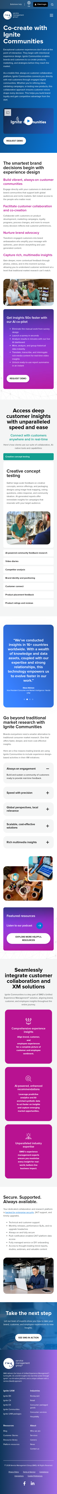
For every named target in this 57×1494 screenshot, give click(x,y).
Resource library (10, 1440)
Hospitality (34, 1416)
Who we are (35, 1431)
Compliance (43, 1472)
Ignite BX (7, 1396)
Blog (5, 1431)
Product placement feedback (19, 594)
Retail (32, 1400)
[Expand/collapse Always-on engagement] (47, 769)
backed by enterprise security (19, 1212)
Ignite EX (7, 1405)
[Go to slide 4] (32, 699)
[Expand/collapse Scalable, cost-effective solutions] (47, 826)
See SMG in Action (28, 1337)
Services (33, 1435)
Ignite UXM (8, 1390)
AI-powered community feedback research (26, 553)
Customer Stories (10, 1435)
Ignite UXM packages (12, 1414)
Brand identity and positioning (20, 578)
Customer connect (14, 586)
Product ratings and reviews (19, 603)
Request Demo (14, 140)
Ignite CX (7, 1400)
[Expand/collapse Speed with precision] (47, 793)
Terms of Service (29, 1472)
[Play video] (28, 121)
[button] (52, 4)
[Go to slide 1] (24, 699)
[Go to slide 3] (30, 699)
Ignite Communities (11, 1409)
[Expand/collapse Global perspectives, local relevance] (47, 809)
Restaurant (34, 1396)
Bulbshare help (16, 4)
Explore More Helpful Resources (28, 938)
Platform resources (11, 1444)
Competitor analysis (15, 569)
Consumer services (38, 1412)
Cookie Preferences (35, 1476)
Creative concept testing (17, 456)
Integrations (19, 1476)
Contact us (34, 1449)
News (32, 1444)
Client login (41, 4)
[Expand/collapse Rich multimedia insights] (47, 842)
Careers (33, 1440)
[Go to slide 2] (27, 699)
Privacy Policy (14, 1472)
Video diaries (12, 561)
